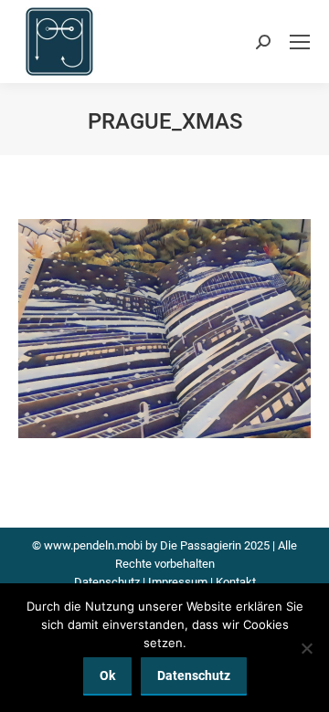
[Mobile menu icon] (300, 42)
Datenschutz (107, 582)
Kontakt (236, 582)
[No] (306, 648)
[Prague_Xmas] (164, 328)
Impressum (177, 582)
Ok (107, 675)
